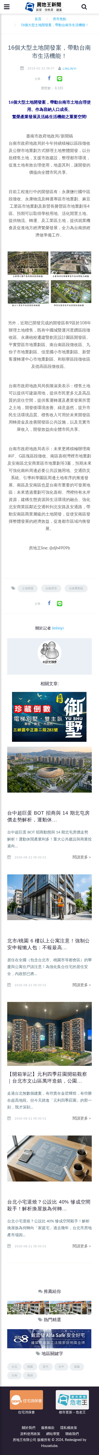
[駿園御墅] (49, 716)
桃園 (30, 1366)
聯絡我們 (72, 1434)
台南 (14, 1375)
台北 (14, 1366)
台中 (61, 1366)
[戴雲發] (49, 1338)
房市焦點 (59, 19)
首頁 (37, 19)
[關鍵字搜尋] (84, 7)
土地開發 (27, 588)
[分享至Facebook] (49, 78)
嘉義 (77, 1366)
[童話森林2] (28, 1307)
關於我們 (28, 1428)
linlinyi (69, 68)
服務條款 (48, 1428)
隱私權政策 (68, 1428)
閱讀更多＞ (82, 857)
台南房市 (51, 588)
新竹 (46, 1366)
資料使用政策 (30, 1434)
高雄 (30, 1375)
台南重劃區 (76, 588)
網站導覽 (53, 1434)
